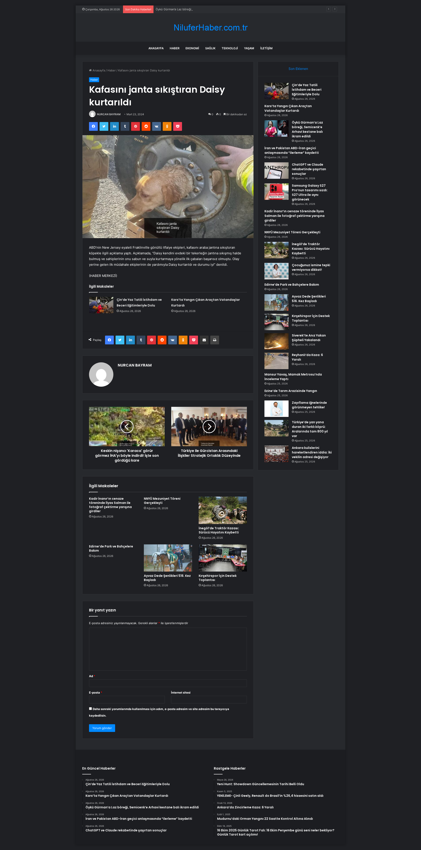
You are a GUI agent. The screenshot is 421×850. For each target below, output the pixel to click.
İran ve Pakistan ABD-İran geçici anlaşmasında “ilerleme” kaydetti (291, 150)
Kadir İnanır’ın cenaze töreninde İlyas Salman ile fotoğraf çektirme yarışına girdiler (110, 504)
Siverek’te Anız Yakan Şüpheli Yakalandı (309, 337)
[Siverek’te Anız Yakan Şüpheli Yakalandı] (276, 341)
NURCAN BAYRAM (109, 114)
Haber (174, 48)
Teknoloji (230, 48)
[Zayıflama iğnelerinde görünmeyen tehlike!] (276, 408)
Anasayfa (156, 48)
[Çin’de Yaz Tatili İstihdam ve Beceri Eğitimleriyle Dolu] (101, 305)
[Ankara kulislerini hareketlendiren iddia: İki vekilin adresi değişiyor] (276, 454)
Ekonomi (192, 48)
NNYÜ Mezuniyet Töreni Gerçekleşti (162, 500)
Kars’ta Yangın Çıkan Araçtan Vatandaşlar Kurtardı (288, 108)
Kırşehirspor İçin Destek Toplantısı (218, 578)
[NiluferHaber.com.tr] (210, 27)
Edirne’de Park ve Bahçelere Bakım (111, 548)
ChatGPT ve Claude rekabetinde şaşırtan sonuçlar (309, 169)
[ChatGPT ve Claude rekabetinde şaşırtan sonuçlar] (276, 170)
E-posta (95, 692)
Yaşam (249, 48)
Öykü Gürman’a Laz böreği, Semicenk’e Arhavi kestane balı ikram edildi (203, 9)
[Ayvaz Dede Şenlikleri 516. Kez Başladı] (168, 558)
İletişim (266, 48)
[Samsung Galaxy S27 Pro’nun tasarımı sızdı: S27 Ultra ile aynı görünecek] (276, 191)
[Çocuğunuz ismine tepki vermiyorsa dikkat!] (276, 271)
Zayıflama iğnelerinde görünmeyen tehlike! (309, 404)
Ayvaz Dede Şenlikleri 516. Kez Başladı (167, 578)
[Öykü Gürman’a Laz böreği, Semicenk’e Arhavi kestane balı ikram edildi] (276, 128)
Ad (92, 676)
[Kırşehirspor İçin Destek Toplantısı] (223, 558)
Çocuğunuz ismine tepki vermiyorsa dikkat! (311, 267)
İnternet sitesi (181, 692)
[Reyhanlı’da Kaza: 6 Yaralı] (276, 361)
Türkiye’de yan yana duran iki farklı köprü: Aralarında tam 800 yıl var (310, 429)
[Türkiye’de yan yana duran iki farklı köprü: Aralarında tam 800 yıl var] (276, 428)
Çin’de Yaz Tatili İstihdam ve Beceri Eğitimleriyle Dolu (306, 89)
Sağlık (210, 48)
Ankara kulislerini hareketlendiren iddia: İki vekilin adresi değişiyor (312, 452)
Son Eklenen (298, 69)
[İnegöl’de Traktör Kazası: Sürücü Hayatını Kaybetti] (223, 510)
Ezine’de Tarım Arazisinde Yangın (290, 391)
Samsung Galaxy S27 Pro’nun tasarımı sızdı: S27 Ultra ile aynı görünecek (310, 192)
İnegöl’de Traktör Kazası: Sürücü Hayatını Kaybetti (219, 530)
